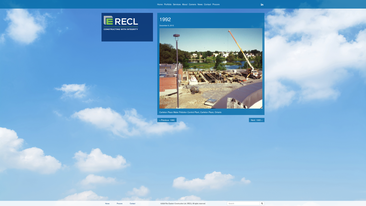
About (184, 4)
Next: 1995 (256, 120)
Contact (207, 4)
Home (160, 4)
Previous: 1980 (167, 120)
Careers (192, 4)
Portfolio (168, 4)
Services (177, 4)
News (200, 4)
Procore (216, 4)
